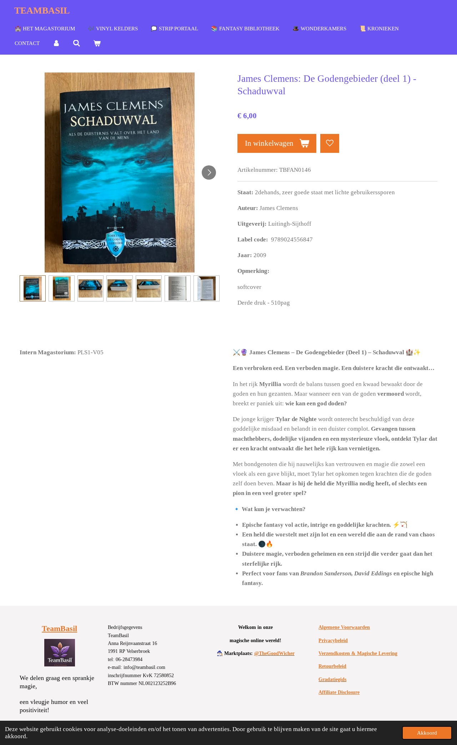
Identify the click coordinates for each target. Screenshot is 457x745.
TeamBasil (59, 628)
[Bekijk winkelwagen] (97, 43)
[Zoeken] (76, 43)
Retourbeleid (332, 666)
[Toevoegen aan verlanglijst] (329, 143)
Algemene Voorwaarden (344, 627)
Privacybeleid (333, 640)
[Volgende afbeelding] (209, 172)
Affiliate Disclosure (339, 692)
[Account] (56, 43)
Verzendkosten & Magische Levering (357, 653)
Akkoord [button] (427, 733)
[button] (33, 288)
